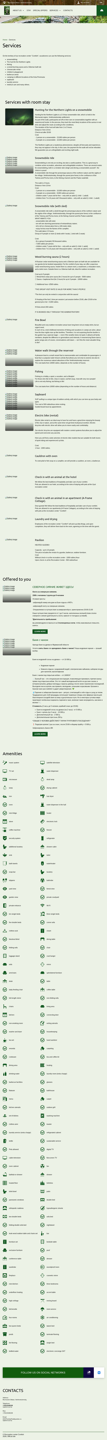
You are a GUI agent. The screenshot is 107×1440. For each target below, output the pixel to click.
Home (5, 40)
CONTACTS (68, 10)
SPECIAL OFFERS (40, 10)
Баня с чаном (40, 640)
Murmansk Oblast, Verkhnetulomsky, (15, 1399)
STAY (29, 10)
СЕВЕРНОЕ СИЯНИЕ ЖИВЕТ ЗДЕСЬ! (53, 587)
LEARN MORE (40, 631)
